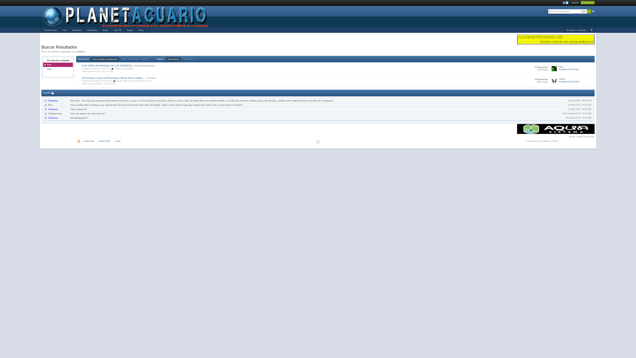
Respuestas (134, 59)
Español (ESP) (104, 141)
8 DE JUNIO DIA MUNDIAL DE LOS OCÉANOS (106, 65)
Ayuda (117, 141)
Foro (64, 30)
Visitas (144, 59)
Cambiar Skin (88, 141)
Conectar (575, 3)
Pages (130, 30)
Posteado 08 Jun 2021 (569, 69)
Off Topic (152, 78)
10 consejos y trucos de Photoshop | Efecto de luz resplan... (113, 78)
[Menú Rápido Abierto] (591, 30)
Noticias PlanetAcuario (145, 66)
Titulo (124, 59)
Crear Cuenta (587, 3)
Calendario (92, 30)
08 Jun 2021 (108, 71)
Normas (572, 137)
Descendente (173, 59)
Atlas (141, 30)
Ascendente (188, 59)
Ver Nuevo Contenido (576, 30)
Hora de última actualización (105, 59)
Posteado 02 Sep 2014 (569, 82)
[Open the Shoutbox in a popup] (52, 93)
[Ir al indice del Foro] (126, 16)
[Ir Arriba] (318, 142)
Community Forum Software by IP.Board (542, 141)
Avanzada (593, 11)
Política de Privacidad (585, 137)
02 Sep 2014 (109, 84)
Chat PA (118, 30)
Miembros (77, 30)
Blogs (105, 30)
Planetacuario (50, 30)
